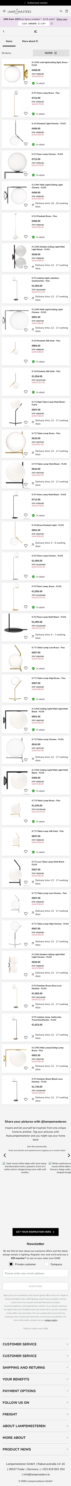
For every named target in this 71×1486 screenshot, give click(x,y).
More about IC (30, 41)
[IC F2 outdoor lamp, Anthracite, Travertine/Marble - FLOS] (35, 1028)
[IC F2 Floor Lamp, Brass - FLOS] (35, 597)
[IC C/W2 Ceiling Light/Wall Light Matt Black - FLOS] (35, 719)
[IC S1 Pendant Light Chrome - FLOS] (35, 134)
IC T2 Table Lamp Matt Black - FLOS (49, 463)
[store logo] (21, 11)
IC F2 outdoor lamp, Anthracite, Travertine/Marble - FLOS (47, 1018)
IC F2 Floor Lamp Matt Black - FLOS (49, 616)
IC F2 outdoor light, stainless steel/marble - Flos (45, 279)
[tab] (35, 1344)
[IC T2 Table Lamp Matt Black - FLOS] (35, 474)
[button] (25, 83)
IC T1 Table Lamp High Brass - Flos (48, 678)
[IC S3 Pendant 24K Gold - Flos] (35, 382)
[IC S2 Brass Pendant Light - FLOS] (35, 536)
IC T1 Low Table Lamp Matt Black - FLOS (48, 863)
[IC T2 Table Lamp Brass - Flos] (35, 444)
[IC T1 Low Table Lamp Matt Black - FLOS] (35, 872)
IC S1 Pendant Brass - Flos (44, 216)
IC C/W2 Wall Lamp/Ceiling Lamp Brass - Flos (48, 1049)
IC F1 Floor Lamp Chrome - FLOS (47, 154)
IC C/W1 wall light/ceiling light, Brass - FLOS (50, 63)
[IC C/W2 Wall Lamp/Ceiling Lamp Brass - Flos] (35, 1058)
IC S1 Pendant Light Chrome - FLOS (49, 123)
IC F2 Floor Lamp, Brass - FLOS (46, 586)
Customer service (19, 1356)
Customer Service (19, 1344)
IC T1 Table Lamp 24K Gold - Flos (48, 831)
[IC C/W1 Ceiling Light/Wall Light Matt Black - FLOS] (35, 780)
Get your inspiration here (33, 1231)
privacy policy (51, 1320)
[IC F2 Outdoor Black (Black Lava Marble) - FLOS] (35, 1090)
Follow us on (16, 1402)
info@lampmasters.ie (36, 1474)
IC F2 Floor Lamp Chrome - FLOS (47, 555)
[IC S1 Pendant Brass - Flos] (35, 227)
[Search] (61, 11)
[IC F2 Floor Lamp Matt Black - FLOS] (35, 627)
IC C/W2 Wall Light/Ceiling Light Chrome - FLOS (47, 310)
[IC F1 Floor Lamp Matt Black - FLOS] (35, 505)
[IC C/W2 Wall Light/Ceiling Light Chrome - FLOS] (35, 320)
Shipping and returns (24, 1367)
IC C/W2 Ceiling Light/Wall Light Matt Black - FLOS (50, 710)
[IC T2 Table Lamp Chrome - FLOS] (35, 750)
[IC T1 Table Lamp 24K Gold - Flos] (35, 842)
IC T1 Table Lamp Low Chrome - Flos (49, 893)
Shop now (61, 19)
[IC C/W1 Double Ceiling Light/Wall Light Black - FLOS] (35, 257)
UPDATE (34, 23)
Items (9, 41)
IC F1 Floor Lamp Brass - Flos (46, 92)
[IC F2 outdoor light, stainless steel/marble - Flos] (35, 289)
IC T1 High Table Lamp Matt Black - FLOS (49, 403)
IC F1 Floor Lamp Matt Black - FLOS (49, 494)
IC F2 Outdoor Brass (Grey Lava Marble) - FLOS (47, 987)
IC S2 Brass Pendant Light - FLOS (48, 525)
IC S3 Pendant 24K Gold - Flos (46, 371)
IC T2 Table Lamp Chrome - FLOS (48, 739)
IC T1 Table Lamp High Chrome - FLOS (50, 923)
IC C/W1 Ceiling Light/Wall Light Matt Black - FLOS (50, 771)
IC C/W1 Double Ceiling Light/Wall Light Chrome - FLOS (48, 955)
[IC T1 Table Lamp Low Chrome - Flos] (35, 904)
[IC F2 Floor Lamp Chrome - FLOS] (35, 566)
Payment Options (19, 1391)
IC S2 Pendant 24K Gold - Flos (46, 340)
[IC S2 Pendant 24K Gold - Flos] (35, 351)
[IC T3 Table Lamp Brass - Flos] (35, 811)
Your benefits (16, 1379)
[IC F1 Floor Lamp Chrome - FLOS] (35, 165)
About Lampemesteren (24, 1426)
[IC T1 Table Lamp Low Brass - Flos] (35, 658)
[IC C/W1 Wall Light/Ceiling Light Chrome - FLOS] (35, 195)
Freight (10, 1414)
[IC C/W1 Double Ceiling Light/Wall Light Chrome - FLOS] (35, 965)
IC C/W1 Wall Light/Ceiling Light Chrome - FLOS (47, 186)
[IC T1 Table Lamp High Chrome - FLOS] (35, 934)
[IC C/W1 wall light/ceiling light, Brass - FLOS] (35, 73)
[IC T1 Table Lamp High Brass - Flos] (35, 689)
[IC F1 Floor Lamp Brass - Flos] (35, 103)
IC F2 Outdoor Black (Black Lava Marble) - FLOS (47, 1080)
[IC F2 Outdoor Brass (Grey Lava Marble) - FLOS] (35, 996)
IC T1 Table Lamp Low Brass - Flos (48, 647)
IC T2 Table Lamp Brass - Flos (46, 433)
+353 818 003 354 (53, 1469)
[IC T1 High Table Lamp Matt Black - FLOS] (35, 412)
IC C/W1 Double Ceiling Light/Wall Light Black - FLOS (48, 248)
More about (14, 1437)
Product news (17, 1449)
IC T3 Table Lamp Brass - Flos (46, 800)
